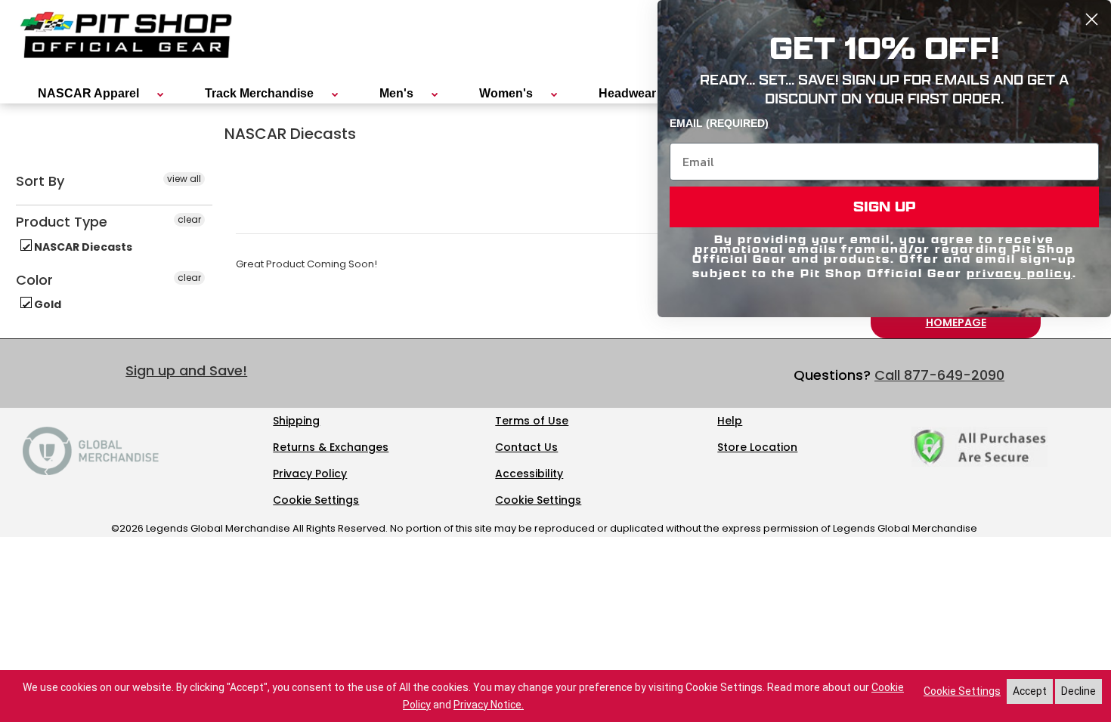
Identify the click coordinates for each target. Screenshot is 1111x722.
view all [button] (184, 178)
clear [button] (189, 219)
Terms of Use (531, 420)
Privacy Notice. (488, 705)
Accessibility (529, 473)
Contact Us (526, 447)
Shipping (296, 420)
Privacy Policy (310, 473)
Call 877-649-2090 (939, 375)
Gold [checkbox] (46, 304)
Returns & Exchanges (330, 447)
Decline (1078, 691)
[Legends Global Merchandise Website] (91, 471)
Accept (1030, 691)
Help (729, 420)
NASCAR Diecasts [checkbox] (82, 247)
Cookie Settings (316, 500)
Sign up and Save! (186, 370)
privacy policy (1019, 273)
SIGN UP (884, 206)
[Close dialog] (1092, 19)
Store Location (757, 447)
